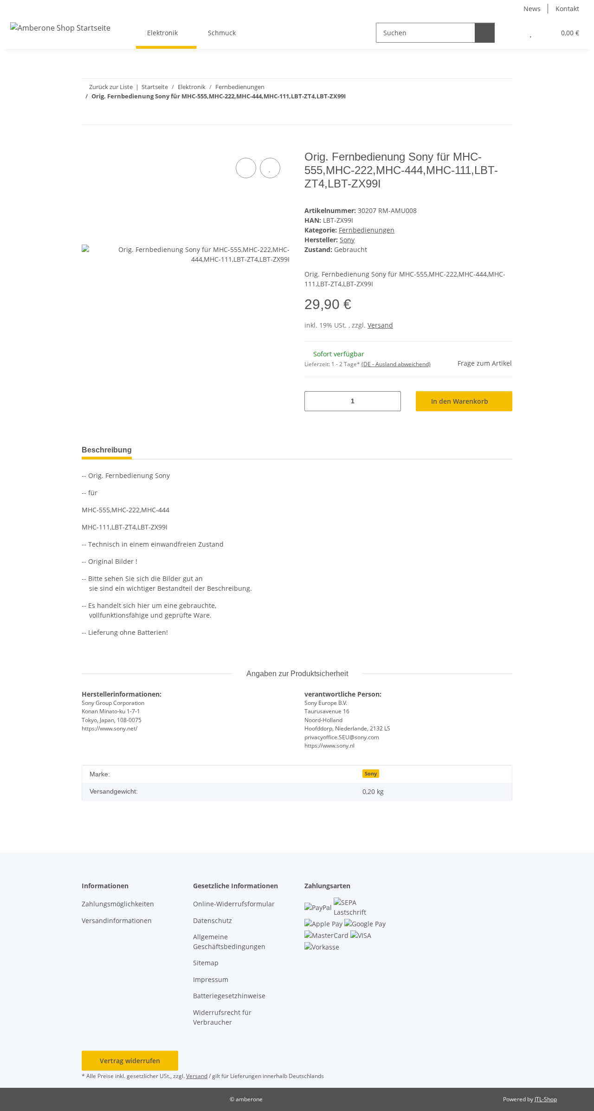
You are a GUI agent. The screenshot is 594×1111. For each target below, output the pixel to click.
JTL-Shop (546, 1099)
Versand (380, 325)
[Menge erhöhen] (390, 401)
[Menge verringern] (315, 401)
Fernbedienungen (366, 230)
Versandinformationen (117, 920)
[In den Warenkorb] (89, 145)
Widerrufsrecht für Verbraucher (222, 1017)
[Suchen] (485, 33)
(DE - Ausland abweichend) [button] (396, 364)
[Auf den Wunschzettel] (270, 168)
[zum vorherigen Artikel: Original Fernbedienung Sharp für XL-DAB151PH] (482, 114)
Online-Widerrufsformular (234, 903)
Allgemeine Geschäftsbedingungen (229, 941)
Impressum (210, 979)
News (532, 8)
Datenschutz (212, 920)
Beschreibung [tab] (107, 450)
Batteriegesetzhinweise (229, 995)
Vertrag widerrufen (130, 1060)
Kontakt (567, 8)
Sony (371, 773)
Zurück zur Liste (111, 87)
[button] (512, 33)
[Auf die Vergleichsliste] (246, 168)
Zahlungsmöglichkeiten (118, 903)
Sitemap (206, 962)
